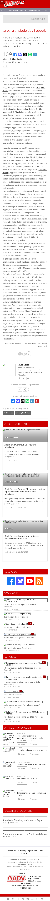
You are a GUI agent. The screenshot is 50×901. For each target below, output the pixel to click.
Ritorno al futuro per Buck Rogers (18, 648)
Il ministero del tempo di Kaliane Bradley (31, 794)
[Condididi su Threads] (25, 54)
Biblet (5, 90)
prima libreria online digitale (23, 109)
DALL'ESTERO (11, 437)
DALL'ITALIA (21, 733)
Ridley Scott (14, 10)
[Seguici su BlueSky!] (20, 581)
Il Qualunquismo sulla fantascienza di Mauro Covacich (22, 669)
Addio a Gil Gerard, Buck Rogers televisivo (20, 446)
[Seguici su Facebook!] (10, 581)
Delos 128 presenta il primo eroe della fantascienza (20, 605)
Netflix (44, 10)
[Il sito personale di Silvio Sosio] (28, 378)
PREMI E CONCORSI (23, 762)
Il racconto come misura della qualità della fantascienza (22, 683)
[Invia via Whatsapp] (30, 54)
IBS (38, 87)
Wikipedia (21, 375)
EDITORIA (20, 748)
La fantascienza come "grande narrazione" (22, 705)
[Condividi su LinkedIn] (35, 54)
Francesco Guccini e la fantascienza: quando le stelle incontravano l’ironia (30, 738)
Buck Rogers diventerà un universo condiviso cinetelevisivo (21, 537)
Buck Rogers (8, 413)
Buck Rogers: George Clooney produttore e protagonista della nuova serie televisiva (25, 491)
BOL (43, 87)
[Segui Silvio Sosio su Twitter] (23, 378)
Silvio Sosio (17, 59)
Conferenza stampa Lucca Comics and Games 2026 (25, 835)
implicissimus (21, 112)
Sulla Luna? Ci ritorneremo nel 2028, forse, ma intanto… (23, 718)
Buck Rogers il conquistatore (16, 617)
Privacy (23, 850)
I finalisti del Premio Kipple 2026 (31, 764)
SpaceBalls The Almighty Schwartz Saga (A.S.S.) (22, 821)
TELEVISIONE (11, 482)
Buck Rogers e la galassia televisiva (19, 637)
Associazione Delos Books (23, 867)
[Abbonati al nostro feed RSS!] (39, 581)
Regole (30, 850)
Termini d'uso (13, 850)
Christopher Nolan (23, 413)
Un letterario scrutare (13, 694)
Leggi (23, 744)
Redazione (38, 850)
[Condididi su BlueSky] (20, 54)
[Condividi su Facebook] (15, 54)
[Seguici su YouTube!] (30, 581)
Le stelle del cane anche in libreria (32, 750)
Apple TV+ (4, 10)
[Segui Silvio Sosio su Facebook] (19, 378)
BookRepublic (9, 118)
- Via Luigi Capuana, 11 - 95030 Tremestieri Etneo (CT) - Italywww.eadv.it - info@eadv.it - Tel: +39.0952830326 (27, 882)
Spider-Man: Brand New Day (30, 10)
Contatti (25, 853)
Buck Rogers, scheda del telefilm (18, 627)
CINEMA (9, 529)
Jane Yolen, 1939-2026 (27, 778)
